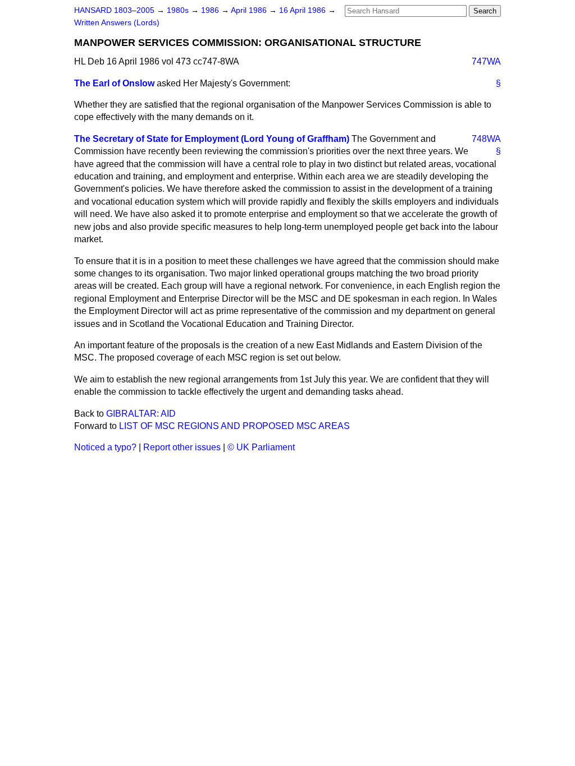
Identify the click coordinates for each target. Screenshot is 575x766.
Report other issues (182, 447)
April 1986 (250, 10)
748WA (486, 139)
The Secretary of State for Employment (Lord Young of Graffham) (211, 139)
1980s (179, 10)
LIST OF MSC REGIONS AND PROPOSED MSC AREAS (234, 426)
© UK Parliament (261, 447)
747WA (486, 61)
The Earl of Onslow (114, 83)
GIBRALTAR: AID (141, 413)
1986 (211, 10)
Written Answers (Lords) (116, 23)
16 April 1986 (303, 10)
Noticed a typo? (105, 447)
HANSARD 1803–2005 (114, 10)
